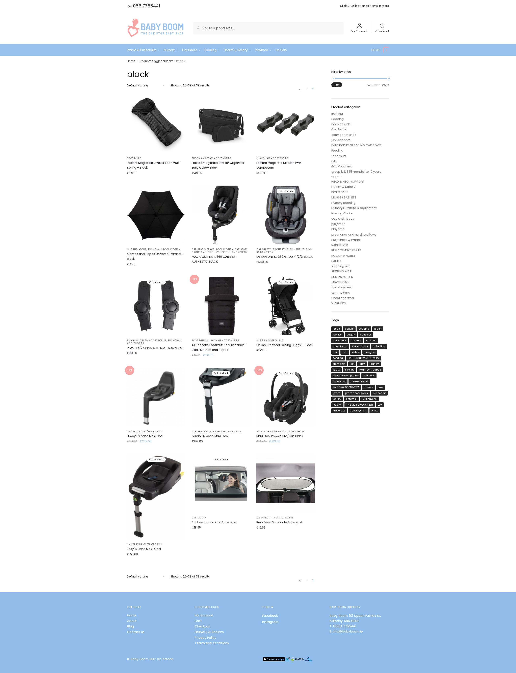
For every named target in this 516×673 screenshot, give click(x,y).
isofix (336, 369)
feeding (338, 358)
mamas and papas (345, 375)
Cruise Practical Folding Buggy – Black (284, 345)
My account (204, 615)
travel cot (339, 410)
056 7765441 (146, 6)
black (377, 328)
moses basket (359, 381)
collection (379, 346)
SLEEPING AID (369, 399)
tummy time (340, 292)
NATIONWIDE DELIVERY (346, 387)
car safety (339, 340)
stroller (337, 404)
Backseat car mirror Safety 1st (214, 522)
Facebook (270, 615)
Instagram (270, 622)
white (374, 410)
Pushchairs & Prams (346, 240)
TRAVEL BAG (340, 282)
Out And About (136, 249)
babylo (349, 328)
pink (380, 387)
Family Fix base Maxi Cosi (210, 436)
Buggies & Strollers (269, 340)
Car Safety (263, 249)
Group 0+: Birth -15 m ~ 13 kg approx (280, 431)
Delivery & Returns (209, 632)
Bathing (337, 113)
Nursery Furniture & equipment (354, 208)
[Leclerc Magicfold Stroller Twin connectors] (285, 124)
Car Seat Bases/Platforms (144, 431)
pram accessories (356, 393)
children (371, 340)
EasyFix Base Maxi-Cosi (144, 549)
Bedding (337, 119)
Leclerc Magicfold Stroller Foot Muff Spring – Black (153, 165)
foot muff (134, 158)
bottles (337, 334)
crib (344, 352)
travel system (341, 287)
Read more (221, 273)
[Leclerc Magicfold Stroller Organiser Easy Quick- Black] (221, 124)
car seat (356, 340)
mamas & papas (370, 369)
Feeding (337, 150)
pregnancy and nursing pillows (353, 234)
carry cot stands (343, 135)
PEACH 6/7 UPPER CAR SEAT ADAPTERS (155, 348)
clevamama (360, 346)
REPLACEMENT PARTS (346, 250)
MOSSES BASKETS (343, 197)
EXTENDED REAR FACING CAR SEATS (356, 145)
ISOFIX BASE (339, 192)
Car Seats (241, 249)
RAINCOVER (339, 245)
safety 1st (351, 399)
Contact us (136, 632)
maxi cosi (339, 381)
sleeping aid (340, 266)
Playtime (337, 229)
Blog (130, 626)
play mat (338, 224)
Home (131, 61)
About (132, 621)
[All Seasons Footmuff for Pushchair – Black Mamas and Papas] (221, 306)
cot (335, 352)
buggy (351, 334)
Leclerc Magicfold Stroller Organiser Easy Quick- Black (218, 165)
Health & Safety (283, 517)
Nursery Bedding (343, 202)
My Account (359, 31)
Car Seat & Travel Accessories (212, 249)
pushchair (379, 393)
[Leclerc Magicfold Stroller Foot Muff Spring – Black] (156, 124)
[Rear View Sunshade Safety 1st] (285, 483)
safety (337, 399)
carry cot (365, 334)
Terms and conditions (212, 643)
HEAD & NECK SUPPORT (348, 181)
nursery (368, 387)
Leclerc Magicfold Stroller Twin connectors (278, 165)
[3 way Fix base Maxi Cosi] (156, 397)
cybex (355, 352)
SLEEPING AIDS (341, 271)
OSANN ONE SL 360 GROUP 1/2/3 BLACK (284, 256)
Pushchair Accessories (272, 158)
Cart (198, 621)
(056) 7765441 (344, 626)
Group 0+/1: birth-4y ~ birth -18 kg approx (219, 252)
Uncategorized (342, 298)
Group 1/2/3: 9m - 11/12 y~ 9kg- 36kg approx (284, 251)
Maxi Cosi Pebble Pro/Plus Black (279, 436)
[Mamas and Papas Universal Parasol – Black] (156, 215)
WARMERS (338, 303)
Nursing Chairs (342, 213)
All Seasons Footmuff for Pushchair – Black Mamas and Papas (219, 347)
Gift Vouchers (341, 166)
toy (380, 404)
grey (362, 364)
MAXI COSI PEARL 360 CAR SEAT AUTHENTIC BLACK (214, 259)
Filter (337, 85)
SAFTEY (336, 261)
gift (334, 161)
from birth (339, 364)
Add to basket (156, 182)
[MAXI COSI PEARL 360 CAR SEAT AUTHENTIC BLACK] (221, 215)
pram (336, 393)
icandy (374, 364)
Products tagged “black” (156, 61)
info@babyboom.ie (348, 631)
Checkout (382, 31)
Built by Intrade (161, 659)
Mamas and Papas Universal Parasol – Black (155, 256)
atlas (336, 328)
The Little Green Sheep (359, 404)
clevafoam (340, 346)
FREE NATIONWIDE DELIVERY (363, 358)
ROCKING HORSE (343, 255)
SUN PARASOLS (342, 277)
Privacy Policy (205, 637)
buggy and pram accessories (211, 158)
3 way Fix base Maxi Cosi (145, 436)
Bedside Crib (340, 124)
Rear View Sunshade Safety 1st (279, 522)
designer (369, 352)
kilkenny (349, 369)
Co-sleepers (340, 140)
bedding (364, 328)
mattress (369, 375)
